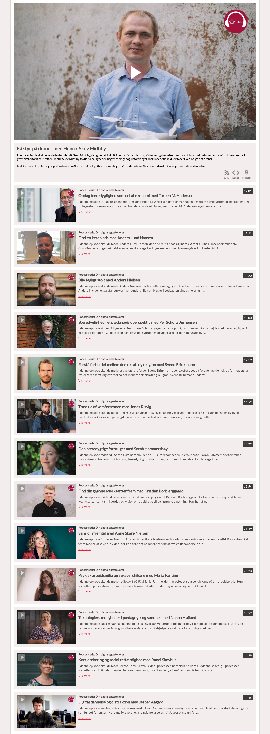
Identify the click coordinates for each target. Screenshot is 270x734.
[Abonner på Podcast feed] (226, 172)
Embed (235, 177)
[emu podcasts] (246, 172)
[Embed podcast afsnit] (236, 172)
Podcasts (246, 177)
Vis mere (84, 211)
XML (226, 177)
